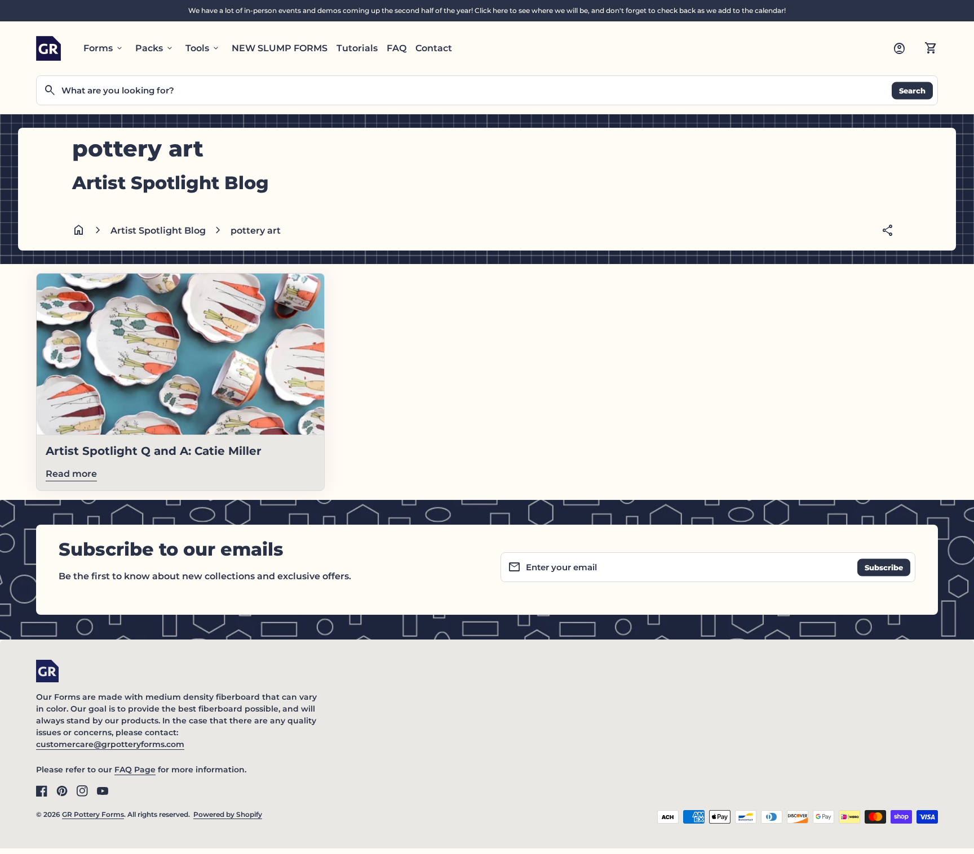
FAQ (396, 48)
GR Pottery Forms (93, 814)
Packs (154, 48)
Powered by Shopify (227, 814)
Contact (433, 48)
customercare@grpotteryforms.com (110, 744)
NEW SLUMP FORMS (279, 48)
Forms (103, 48)
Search (912, 90)
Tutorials (357, 48)
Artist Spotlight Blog (158, 230)
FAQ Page (135, 769)
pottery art (256, 230)
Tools (202, 48)
